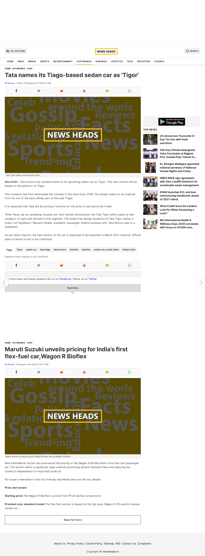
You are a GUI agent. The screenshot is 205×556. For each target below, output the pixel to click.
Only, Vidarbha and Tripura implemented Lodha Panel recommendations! (4, 282)
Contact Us (129, 543)
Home (10, 61)
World (32, 61)
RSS (118, 543)
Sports (44, 61)
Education (143, 61)
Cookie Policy (94, 543)
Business (101, 61)
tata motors (60, 249)
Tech (130, 61)
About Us (59, 543)
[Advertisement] (102, 22)
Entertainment (63, 61)
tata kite (74, 249)
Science (159, 61)
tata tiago (45, 249)
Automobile (84, 61)
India (21, 61)
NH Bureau (10, 83)
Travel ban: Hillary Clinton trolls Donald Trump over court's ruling (201, 282)
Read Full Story (73, 519)
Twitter (92, 278)
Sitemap (109, 543)
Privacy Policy (75, 543)
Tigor (20, 249)
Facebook (65, 278)
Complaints (144, 543)
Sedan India (129, 249)
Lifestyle (117, 61)
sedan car (31, 249)
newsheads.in (110, 551)
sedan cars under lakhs (106, 249)
